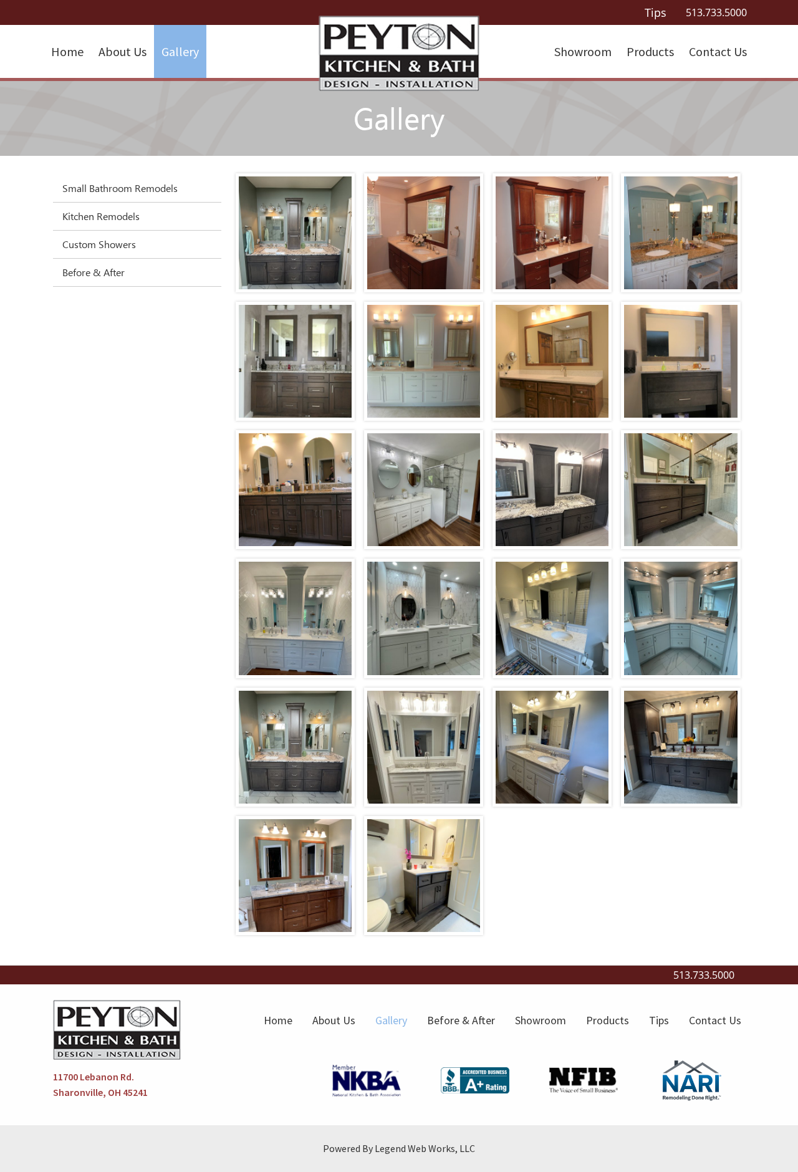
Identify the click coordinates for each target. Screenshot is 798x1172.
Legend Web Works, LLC (425, 1148)
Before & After (93, 272)
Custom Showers (99, 244)
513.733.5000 (716, 12)
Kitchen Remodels (101, 216)
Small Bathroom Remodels (120, 188)
